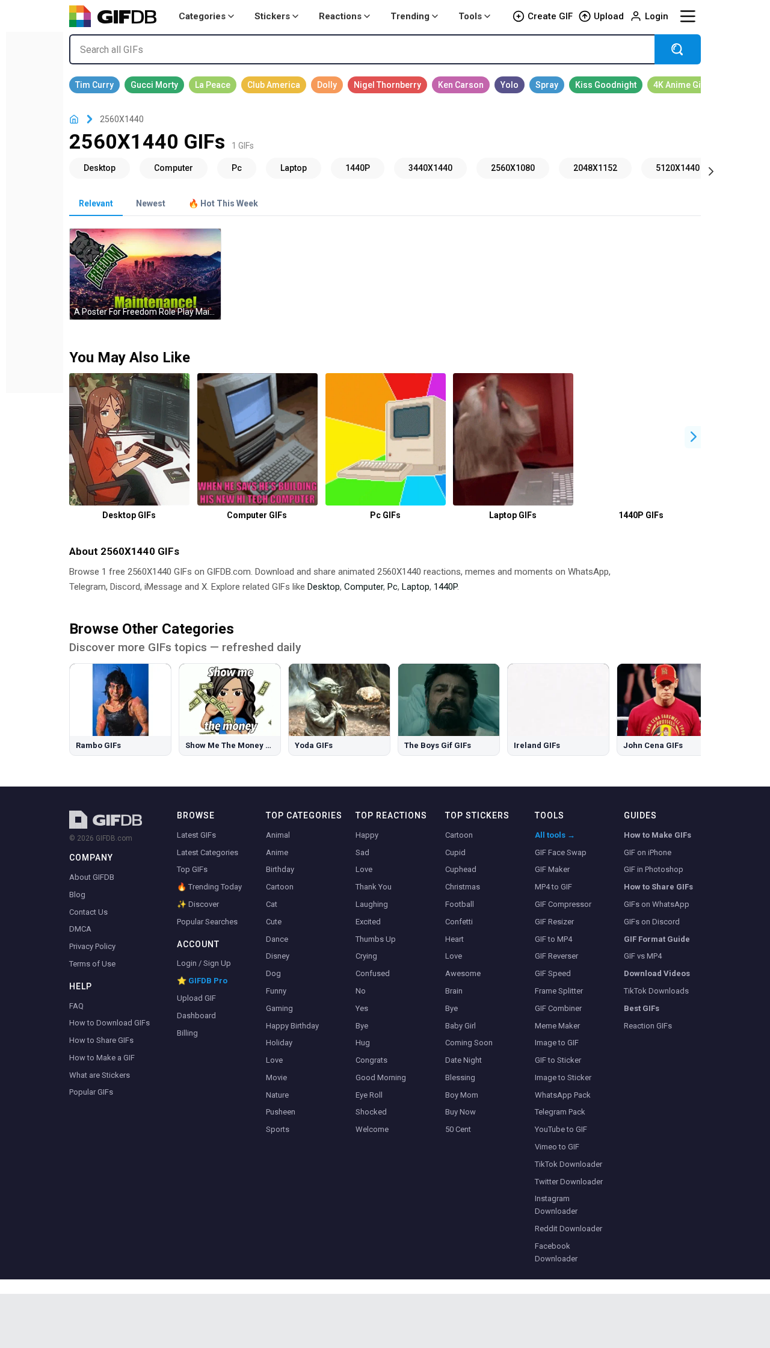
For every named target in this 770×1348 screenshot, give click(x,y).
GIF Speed (553, 973)
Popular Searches (207, 921)
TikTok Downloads (656, 990)
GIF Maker (552, 869)
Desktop (323, 586)
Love (274, 1060)
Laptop (416, 586)
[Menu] (687, 16)
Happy (367, 834)
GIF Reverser (556, 955)
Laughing (372, 904)
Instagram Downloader (556, 1205)
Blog (77, 894)
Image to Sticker (563, 1077)
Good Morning (381, 1077)
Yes (362, 1008)
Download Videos (657, 973)
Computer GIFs (257, 515)
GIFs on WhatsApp (656, 904)
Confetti (459, 921)
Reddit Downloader (568, 1228)
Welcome (372, 1129)
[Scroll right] (711, 170)
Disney (277, 955)
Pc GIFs (385, 515)
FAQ (76, 1005)
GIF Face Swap (561, 852)
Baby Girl (460, 1025)
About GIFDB (91, 877)
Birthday (280, 869)
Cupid (455, 852)
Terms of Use (92, 963)
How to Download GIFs (109, 1022)
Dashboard (196, 1015)
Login (656, 16)
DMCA (80, 928)
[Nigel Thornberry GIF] (387, 84)
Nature (277, 1094)
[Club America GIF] (273, 84)
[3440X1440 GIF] (430, 168)
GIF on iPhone (647, 852)
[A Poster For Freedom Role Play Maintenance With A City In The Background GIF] (145, 274)
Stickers (272, 16)
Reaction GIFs (648, 1025)
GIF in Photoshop (653, 869)
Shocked (371, 1111)
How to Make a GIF (102, 1057)
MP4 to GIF (553, 886)
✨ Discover (198, 904)
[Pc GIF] (236, 168)
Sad (362, 852)
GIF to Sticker (558, 1060)
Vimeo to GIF (557, 1146)
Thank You (374, 886)
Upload (609, 16)
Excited (368, 921)
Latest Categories (207, 852)
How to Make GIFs (657, 834)
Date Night (463, 1060)
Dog (273, 973)
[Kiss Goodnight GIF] (605, 84)
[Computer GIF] (174, 168)
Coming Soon (469, 1042)
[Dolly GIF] (327, 84)
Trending (410, 16)
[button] (694, 437)
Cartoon (280, 886)
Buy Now (460, 1111)
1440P (445, 586)
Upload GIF (196, 998)
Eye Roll (369, 1094)
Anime (277, 852)
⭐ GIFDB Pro (202, 980)
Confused (373, 973)
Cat (271, 904)
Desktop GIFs (129, 515)
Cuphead (460, 869)
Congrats (371, 1060)
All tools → (555, 834)
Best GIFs (641, 1008)
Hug (363, 1042)
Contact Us (88, 912)
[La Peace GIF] (212, 84)
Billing (187, 1032)
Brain (454, 990)
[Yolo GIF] (509, 84)
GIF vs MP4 (643, 955)
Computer (363, 586)
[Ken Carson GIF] (461, 84)
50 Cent (458, 1129)
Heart (454, 939)
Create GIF (550, 16)
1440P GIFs (641, 515)
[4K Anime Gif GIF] (678, 84)
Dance (277, 939)
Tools (470, 16)
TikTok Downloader (568, 1164)
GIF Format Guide (657, 939)
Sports (277, 1129)
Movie (276, 1077)
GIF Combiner (558, 1008)
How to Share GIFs (101, 1040)
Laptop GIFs (513, 515)
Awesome (463, 973)
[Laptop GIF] (293, 168)
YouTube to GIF (561, 1129)
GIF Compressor (563, 904)
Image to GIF (557, 1042)
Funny (276, 990)
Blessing (460, 1077)
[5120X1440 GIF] (677, 168)
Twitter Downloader (569, 1181)
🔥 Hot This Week (223, 203)
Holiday (279, 1042)
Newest (150, 203)
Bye (362, 1025)
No (361, 990)
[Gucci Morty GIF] (154, 84)
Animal (278, 834)
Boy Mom (461, 1094)
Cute (274, 921)
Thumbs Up (376, 939)
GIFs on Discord (652, 921)
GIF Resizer (554, 921)
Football (459, 904)
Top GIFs (192, 869)
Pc (392, 586)
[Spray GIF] (546, 84)
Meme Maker (557, 1025)
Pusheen (280, 1111)
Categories (202, 16)
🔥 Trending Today (209, 886)
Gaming (279, 1008)
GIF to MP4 (553, 939)
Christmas (462, 886)
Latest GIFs (196, 834)
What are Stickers (99, 1075)
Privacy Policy (92, 946)
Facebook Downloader (556, 1252)
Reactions (340, 16)
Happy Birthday (292, 1025)
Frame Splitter (559, 990)
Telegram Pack (560, 1111)
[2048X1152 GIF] (595, 168)
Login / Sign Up (204, 963)
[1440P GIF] (357, 168)
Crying (366, 955)
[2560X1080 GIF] (512, 168)
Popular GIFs (91, 1091)
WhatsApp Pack (563, 1094)
